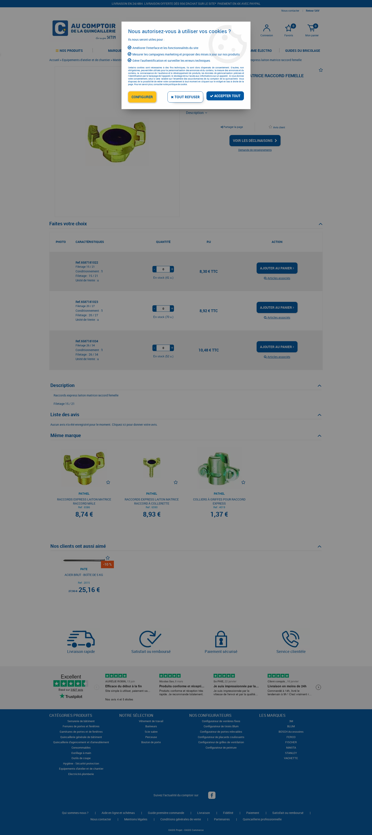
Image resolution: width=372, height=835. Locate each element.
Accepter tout (226, 96)
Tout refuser (187, 97)
